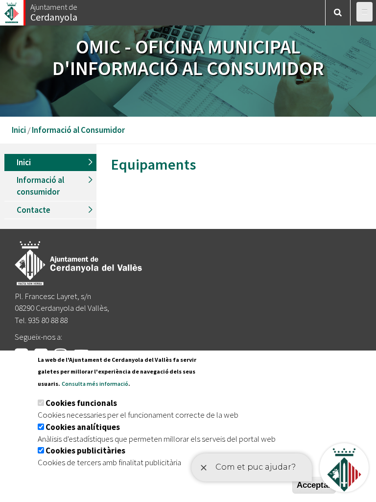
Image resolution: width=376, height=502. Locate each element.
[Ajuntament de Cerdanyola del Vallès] (12, 10)
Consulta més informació (95, 383)
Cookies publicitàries (85, 450)
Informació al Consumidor (78, 130)
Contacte (33, 209)
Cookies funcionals (81, 403)
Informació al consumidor (40, 186)
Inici (19, 130)
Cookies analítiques (83, 427)
